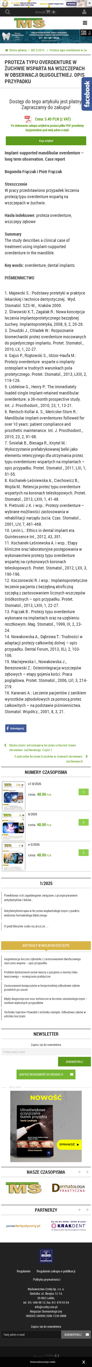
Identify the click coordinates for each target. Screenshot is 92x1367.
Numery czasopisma (46, 772)
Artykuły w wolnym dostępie (46, 945)
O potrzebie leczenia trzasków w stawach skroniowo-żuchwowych (49, 758)
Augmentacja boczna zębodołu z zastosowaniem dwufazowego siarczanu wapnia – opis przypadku (42, 961)
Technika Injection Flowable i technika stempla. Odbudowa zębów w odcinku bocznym (45, 1014)
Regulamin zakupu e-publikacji (56, 1271)
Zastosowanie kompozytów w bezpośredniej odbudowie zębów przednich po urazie (42, 987)
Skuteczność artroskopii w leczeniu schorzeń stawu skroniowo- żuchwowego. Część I (42, 747)
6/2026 (32, 814)
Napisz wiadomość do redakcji (41, 1074)
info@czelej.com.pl (46, 1307)
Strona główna (18, 50)
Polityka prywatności (46, 1279)
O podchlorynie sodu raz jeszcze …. (26, 926)
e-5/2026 (34, 844)
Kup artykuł (46, 141)
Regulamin (23, 1271)
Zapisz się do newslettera (46, 1045)
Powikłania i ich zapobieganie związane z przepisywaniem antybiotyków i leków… (40, 897)
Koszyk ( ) (46, 12)
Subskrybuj (74, 1062)
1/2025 (46, 883)
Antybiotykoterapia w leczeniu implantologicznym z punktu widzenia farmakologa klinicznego (41, 912)
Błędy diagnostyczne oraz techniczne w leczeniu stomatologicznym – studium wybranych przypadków (45, 1001)
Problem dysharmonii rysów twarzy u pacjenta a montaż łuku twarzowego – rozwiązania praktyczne (40, 974)
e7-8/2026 (34, 783)
